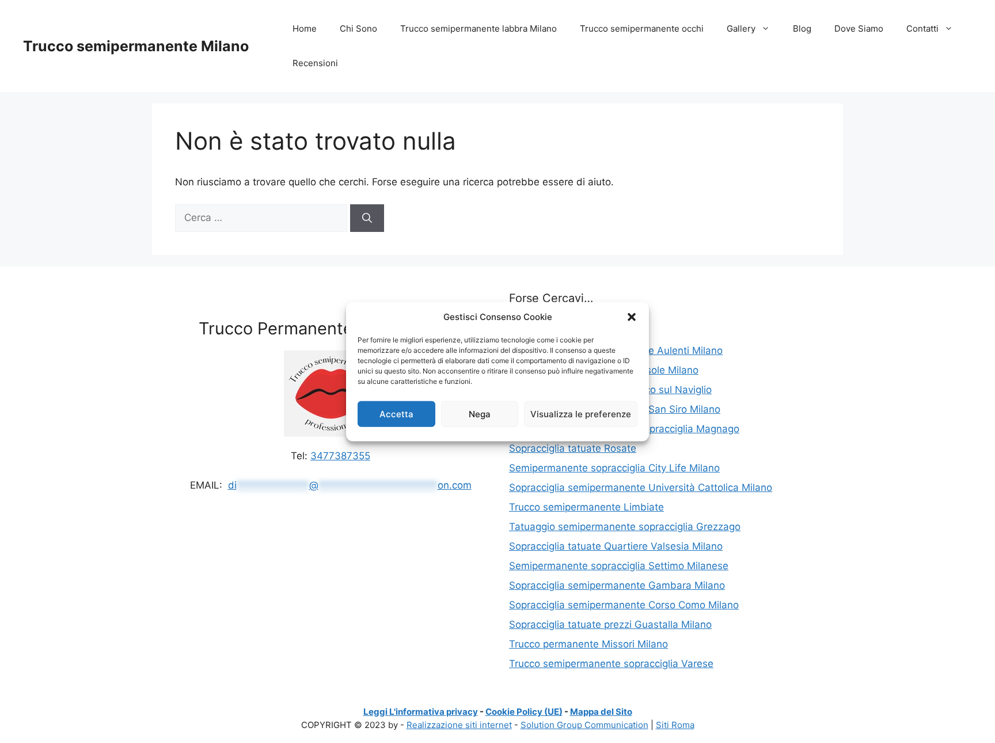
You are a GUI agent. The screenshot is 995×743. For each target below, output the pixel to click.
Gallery (741, 28)
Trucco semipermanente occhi (642, 28)
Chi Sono (358, 28)
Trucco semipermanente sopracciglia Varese (611, 663)
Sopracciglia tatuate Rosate (572, 448)
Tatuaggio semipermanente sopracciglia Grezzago (624, 526)
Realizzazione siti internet (459, 724)
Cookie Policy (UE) (524, 711)
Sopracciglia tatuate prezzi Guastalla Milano (610, 624)
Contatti (922, 28)
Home (305, 28)
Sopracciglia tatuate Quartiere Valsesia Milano (616, 546)
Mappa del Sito (601, 711)
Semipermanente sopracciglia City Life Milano (614, 468)
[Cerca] (367, 218)
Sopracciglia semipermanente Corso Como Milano (624, 605)
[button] (631, 317)
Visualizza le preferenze (580, 413)
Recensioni (315, 63)
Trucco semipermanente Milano (136, 46)
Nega (480, 413)
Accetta (396, 413)
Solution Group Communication (584, 724)
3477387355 (340, 456)
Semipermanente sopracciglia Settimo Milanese (618, 565)
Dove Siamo (858, 28)
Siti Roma (675, 724)
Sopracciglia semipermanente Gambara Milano (617, 585)
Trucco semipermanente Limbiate (586, 507)
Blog (802, 28)
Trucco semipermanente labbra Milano (478, 28)
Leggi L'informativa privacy (420, 711)
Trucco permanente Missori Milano (588, 644)
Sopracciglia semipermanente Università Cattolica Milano (640, 487)
